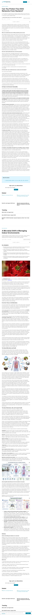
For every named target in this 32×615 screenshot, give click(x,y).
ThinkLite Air (10, 280)
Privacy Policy (3, 613)
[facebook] (13, 21)
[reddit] (17, 21)
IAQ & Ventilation (4, 228)
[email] (18, 21)
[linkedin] (14, 21)
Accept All (28, 613)
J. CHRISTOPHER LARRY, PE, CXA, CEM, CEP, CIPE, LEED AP (12, 17)
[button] (2, 2)
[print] (29, 21)
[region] (16, 613)
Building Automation (5, 6)
